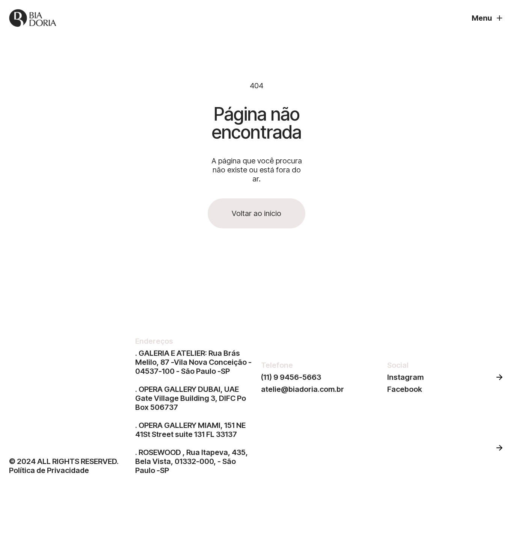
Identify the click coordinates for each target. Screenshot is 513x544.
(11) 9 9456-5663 (291, 377)
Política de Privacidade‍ (49, 470)
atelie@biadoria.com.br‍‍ (302, 389)
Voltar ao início (256, 213)
